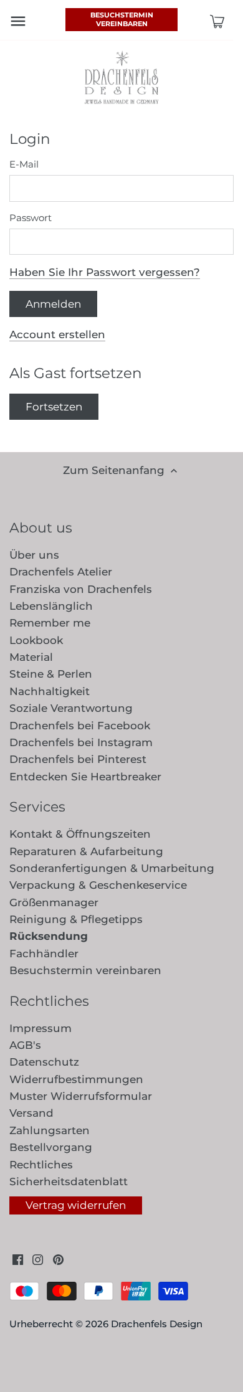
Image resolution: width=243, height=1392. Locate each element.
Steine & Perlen (50, 674)
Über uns (34, 555)
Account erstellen (57, 334)
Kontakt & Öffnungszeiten (80, 834)
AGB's (25, 1045)
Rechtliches (41, 1164)
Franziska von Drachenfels (80, 589)
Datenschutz (44, 1062)
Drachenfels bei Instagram (81, 742)
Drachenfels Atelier (60, 572)
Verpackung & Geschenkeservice (98, 885)
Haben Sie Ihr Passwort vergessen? (104, 272)
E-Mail (24, 164)
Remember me (49, 623)
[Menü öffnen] (18, 21)
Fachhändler (44, 953)
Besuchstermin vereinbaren (121, 19)
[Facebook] (17, 1259)
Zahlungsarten (49, 1130)
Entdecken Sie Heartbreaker (85, 776)
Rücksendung (48, 936)
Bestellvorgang (50, 1147)
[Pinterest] (58, 1259)
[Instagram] (37, 1259)
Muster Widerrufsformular (80, 1096)
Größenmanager (53, 902)
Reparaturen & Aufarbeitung (86, 851)
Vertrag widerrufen (76, 1205)
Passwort (30, 218)
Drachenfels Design (156, 1324)
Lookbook (36, 640)
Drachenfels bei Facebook (79, 725)
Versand (31, 1113)
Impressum (40, 1028)
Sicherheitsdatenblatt (68, 1181)
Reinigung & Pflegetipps (76, 919)
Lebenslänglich (51, 606)
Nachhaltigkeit (49, 691)
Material (31, 657)
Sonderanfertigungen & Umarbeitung (111, 868)
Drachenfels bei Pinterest (77, 759)
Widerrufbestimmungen (76, 1079)
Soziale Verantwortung (71, 708)
